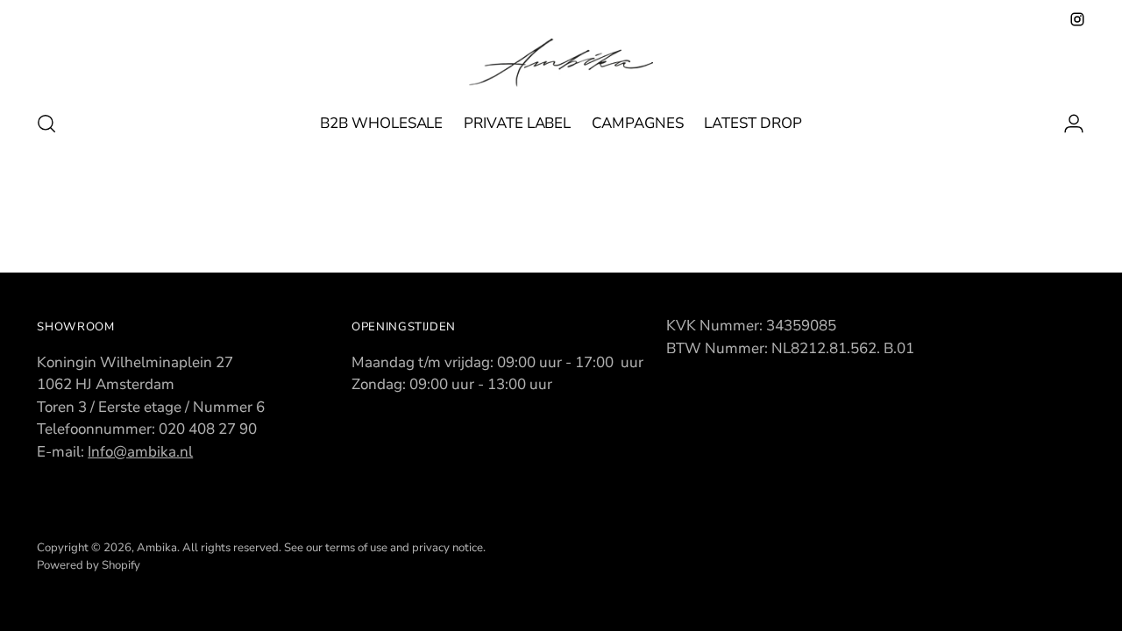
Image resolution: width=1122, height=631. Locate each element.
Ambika (157, 548)
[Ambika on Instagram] (1077, 19)
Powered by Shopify (88, 565)
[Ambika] (561, 63)
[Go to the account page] (1066, 123)
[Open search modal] (46, 123)
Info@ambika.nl (140, 452)
